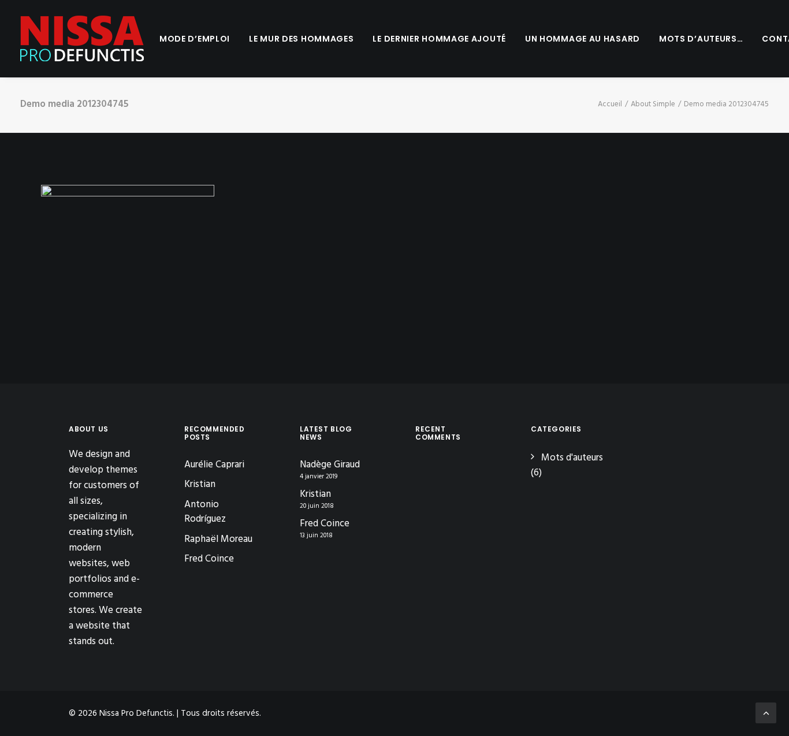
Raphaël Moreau (218, 539)
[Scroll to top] (765, 712)
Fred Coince (209, 559)
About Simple (653, 104)
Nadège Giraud (330, 465)
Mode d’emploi (194, 38)
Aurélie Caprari (214, 465)
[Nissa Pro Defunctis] (82, 39)
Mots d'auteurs (572, 458)
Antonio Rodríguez (205, 512)
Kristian (199, 484)
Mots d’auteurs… (701, 38)
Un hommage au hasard (582, 38)
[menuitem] (194, 38)
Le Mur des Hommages (301, 38)
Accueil (610, 104)
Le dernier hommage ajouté (439, 38)
